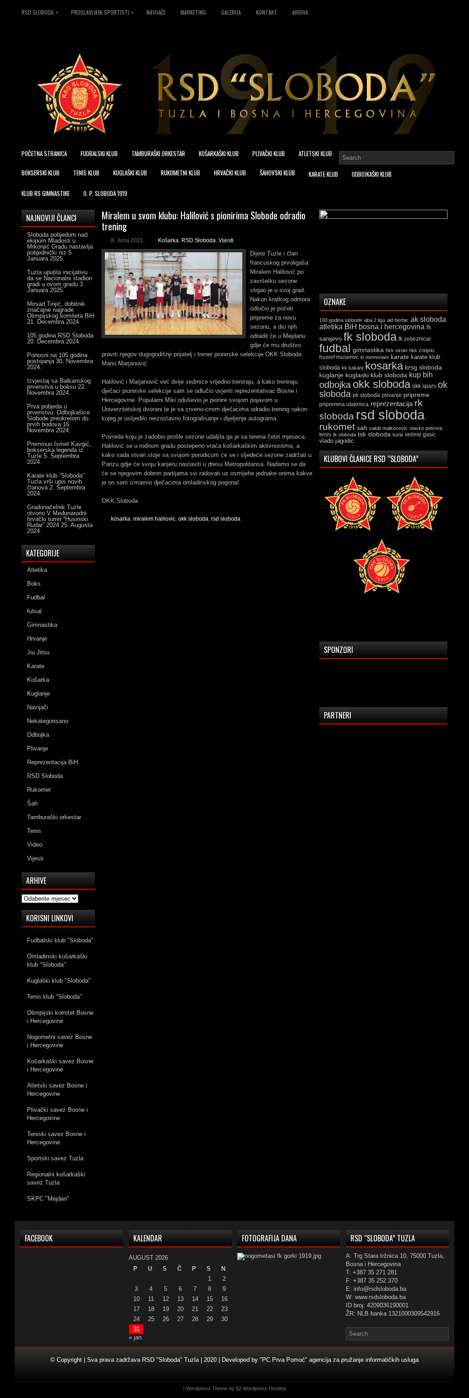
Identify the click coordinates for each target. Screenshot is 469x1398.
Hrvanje (37, 638)
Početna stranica (44, 153)
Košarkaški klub (219, 153)
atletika (331, 326)
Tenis (34, 830)
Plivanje (37, 748)
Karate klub (323, 174)
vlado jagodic (336, 440)
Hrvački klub (230, 172)
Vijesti (226, 240)
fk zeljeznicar (414, 339)
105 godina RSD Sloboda (60, 335)
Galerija (231, 12)
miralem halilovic (154, 519)
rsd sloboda (225, 519)
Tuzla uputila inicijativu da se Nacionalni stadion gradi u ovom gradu (59, 278)
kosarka (121, 519)
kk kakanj (352, 367)
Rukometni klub (180, 172)
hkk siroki (396, 350)
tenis (325, 434)
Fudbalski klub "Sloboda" (60, 940)
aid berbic (398, 320)
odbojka (335, 385)
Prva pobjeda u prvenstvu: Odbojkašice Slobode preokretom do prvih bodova (58, 415)
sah (362, 427)
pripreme (417, 394)
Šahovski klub (277, 172)
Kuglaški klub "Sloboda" (59, 980)
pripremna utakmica (344, 404)
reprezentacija (392, 404)
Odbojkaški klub (372, 174)
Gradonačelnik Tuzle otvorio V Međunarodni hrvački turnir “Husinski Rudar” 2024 (57, 516)
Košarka (168, 240)
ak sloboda (428, 319)
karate (400, 357)
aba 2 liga (374, 320)
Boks (34, 583)
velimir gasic (420, 434)
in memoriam (374, 357)
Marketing (193, 12)
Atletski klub (315, 153)
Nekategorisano (47, 721)
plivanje (392, 395)
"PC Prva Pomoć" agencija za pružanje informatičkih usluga (339, 1359)
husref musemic (339, 357)
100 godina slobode (340, 320)
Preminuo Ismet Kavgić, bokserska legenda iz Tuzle (59, 450)
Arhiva (300, 12)
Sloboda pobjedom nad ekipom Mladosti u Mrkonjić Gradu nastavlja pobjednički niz (60, 243)
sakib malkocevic (388, 428)
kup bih (421, 375)
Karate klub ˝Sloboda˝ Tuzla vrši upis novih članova (55, 481)
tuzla (398, 434)
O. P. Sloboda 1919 (105, 193)
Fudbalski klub (99, 153)
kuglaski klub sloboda (376, 375)
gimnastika (368, 350)
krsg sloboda (423, 367)
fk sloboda (370, 336)
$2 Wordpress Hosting (261, 1388)
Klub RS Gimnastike (46, 193)
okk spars (424, 386)
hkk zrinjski (421, 350)
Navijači (156, 12)
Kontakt (266, 12)
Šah (32, 803)
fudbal (335, 348)
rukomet (337, 426)
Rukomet (39, 789)
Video (34, 844)
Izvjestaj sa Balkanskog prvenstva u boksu (59, 383)
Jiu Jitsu (38, 652)
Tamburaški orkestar (158, 153)
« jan (135, 1337)
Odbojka (38, 734)
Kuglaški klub (130, 172)
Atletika (37, 569)
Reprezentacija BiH (52, 762)
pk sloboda (366, 395)
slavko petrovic (426, 428)
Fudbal (36, 597)
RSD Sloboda (40, 12)
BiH (350, 326)
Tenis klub (86, 172)
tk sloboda (344, 434)
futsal (34, 611)
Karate (35, 666)
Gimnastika (42, 624)
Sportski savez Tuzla (55, 1158)
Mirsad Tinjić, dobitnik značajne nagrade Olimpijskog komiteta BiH (60, 309)
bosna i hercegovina (392, 326)
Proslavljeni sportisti (102, 12)
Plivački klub (268, 153)
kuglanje (331, 375)
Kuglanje (38, 693)
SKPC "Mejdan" (48, 1198)
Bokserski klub (41, 172)
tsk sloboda (374, 434)
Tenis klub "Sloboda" (54, 996)
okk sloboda (193, 519)
